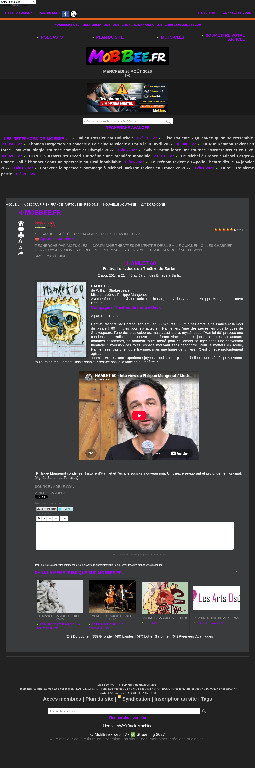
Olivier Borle (77, 250)
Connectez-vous (237, 12)
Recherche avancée (128, 127)
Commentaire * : (44, 513)
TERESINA (151, 622)
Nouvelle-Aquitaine (119, 204)
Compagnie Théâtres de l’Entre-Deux (129, 246)
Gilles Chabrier (217, 246)
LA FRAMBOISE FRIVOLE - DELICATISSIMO (107, 626)
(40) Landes (124, 636)
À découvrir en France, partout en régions (61, 204)
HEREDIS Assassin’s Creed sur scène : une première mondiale (89, 156)
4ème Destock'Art (209, 622)
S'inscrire (206, 12)
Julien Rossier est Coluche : (106, 138)
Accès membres (62, 699)
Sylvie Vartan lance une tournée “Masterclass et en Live (198, 150)
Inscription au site (175, 699)
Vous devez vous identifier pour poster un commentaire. (139, 554)
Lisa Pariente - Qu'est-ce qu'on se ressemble (208, 138)
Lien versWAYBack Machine (127, 726)
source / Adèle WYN (182, 250)
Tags (206, 699)
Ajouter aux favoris (58, 238)
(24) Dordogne (153, 204)
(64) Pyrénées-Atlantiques (192, 636)
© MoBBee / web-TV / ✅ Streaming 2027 (127, 734)
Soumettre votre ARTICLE (224, 37)
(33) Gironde (102, 636)
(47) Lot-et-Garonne (153, 636)
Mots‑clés (172, 37)
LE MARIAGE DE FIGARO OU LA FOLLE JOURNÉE (58, 626)
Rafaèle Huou (147, 250)
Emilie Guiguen (184, 246)
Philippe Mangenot (112, 250)
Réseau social (17, 12)
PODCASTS (51, 37)
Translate (24, 5)
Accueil (12, 204)
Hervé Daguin (48, 250)
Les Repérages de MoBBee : (36, 138)
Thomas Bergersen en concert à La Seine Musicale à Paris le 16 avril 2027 (101, 144)
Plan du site (109, 37)
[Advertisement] (127, 189)
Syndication (136, 699)
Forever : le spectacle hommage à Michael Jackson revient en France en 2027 (115, 168)
